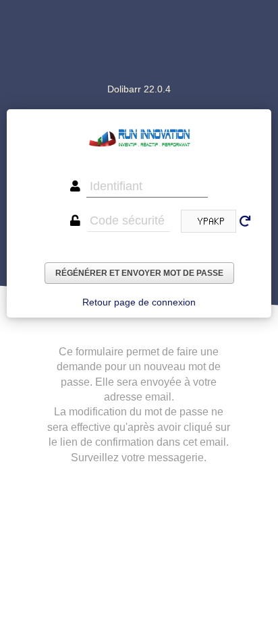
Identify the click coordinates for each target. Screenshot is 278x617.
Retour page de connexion (139, 302)
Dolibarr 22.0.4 (139, 89)
